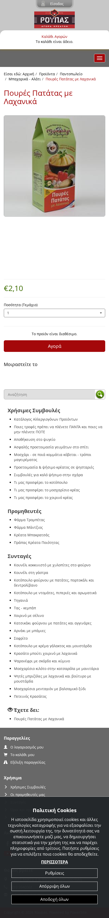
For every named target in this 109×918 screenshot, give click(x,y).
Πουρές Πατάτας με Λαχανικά (39, 718)
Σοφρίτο (21, 638)
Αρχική (28, 73)
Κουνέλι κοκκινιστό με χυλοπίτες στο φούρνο (52, 565)
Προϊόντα (47, 73)
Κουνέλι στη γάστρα (31, 572)
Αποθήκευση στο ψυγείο (34, 439)
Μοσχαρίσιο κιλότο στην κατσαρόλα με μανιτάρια (56, 668)
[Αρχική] (54, 18)
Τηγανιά (21, 600)
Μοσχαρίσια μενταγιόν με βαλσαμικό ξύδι (50, 688)
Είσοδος (57, 3)
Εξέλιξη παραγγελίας (27, 762)
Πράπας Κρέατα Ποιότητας (36, 542)
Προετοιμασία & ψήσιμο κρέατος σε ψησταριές (54, 467)
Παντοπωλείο (71, 73)
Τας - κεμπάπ (25, 608)
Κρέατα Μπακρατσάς (31, 535)
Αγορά (54, 346)
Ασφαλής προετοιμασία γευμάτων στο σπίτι (51, 447)
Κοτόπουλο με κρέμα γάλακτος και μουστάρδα (53, 645)
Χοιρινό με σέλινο (29, 615)
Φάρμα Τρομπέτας (29, 519)
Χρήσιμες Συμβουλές (28, 787)
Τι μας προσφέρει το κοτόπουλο (40, 482)
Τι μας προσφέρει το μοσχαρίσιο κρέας (47, 490)
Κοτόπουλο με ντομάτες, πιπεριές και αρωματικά (55, 592)
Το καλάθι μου (22, 754)
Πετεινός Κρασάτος (30, 696)
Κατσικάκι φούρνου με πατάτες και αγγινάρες (53, 623)
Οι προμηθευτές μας (27, 794)
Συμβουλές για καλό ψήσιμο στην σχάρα (48, 474)
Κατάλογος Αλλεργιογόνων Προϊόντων (46, 419)
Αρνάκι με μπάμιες (30, 630)
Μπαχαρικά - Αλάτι (25, 79)
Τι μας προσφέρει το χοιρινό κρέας (43, 497)
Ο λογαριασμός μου (27, 747)
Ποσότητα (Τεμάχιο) (21, 304)
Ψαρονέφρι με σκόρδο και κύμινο (42, 661)
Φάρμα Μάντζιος (28, 527)
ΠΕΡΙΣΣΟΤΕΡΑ (54, 862)
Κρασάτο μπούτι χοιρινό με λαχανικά (45, 653)
